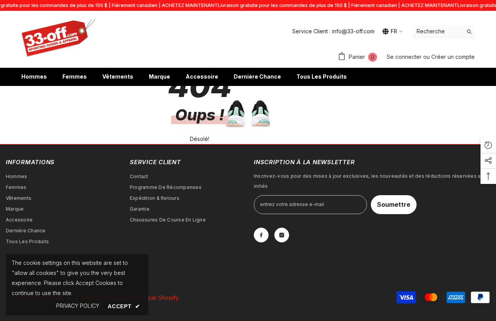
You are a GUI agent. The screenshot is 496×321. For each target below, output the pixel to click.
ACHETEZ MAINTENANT (190, 5)
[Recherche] (444, 32)
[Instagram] (281, 235)
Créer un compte (453, 56)
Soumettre (393, 204)
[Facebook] (261, 235)
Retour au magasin (200, 155)
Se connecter (405, 56)
